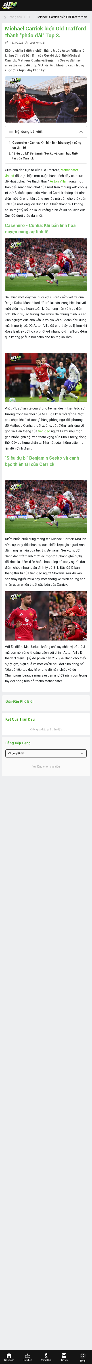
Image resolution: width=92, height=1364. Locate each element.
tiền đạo (44, 431)
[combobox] (46, 753)
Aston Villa (58, 181)
